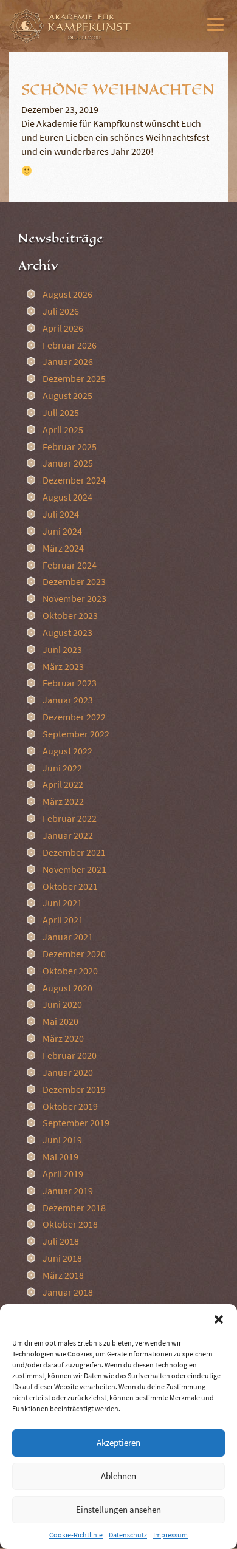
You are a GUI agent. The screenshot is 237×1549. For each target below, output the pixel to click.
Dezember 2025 (74, 378)
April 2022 (63, 784)
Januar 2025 (68, 463)
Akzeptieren (118, 1442)
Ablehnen (118, 1476)
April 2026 (63, 328)
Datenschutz (128, 1534)
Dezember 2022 (74, 717)
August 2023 (67, 632)
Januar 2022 (68, 835)
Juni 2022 (62, 768)
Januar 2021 (68, 937)
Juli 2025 (61, 412)
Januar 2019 (68, 1191)
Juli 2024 (61, 514)
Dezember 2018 (74, 1208)
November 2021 (74, 869)
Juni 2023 (62, 649)
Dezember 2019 (74, 1089)
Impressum (170, 1534)
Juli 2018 (61, 1241)
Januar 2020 (68, 1072)
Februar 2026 (70, 345)
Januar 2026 (68, 361)
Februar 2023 (70, 683)
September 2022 (76, 734)
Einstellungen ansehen (118, 1509)
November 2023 (74, 598)
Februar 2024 (70, 565)
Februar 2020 (70, 1055)
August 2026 (67, 294)
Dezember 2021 (74, 852)
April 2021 (63, 920)
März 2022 (63, 801)
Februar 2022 (70, 818)
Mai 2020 (60, 1021)
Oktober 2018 (70, 1224)
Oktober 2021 (70, 886)
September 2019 (76, 1122)
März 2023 (63, 666)
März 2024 (63, 548)
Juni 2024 (62, 531)
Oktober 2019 (70, 1106)
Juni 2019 (62, 1140)
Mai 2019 (60, 1157)
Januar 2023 (68, 700)
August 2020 (67, 988)
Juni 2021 (62, 903)
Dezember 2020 (74, 954)
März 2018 (63, 1275)
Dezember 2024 (74, 480)
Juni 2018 (62, 1258)
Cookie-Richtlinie (76, 1534)
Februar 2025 (70, 446)
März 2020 (63, 1038)
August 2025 (67, 395)
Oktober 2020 (70, 971)
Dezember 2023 (74, 581)
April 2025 (63, 429)
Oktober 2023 (70, 615)
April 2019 (63, 1174)
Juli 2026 (61, 311)
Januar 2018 (68, 1292)
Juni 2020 (62, 1004)
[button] (219, 1319)
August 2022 (67, 751)
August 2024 (67, 497)
